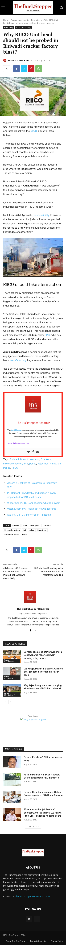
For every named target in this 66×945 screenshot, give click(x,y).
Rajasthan (43, 463)
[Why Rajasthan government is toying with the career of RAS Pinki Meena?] (12, 690)
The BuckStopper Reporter (20, 60)
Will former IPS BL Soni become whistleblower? (34, 502)
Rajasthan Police (11, 534)
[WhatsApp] (38, 68)
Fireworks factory (13, 463)
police (32, 463)
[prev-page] (5, 702)
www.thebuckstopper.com (18, 443)
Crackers (46, 459)
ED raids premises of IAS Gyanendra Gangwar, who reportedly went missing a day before (43, 655)
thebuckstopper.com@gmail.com (33, 896)
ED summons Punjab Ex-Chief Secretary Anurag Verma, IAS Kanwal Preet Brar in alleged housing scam (43, 812)
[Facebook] (16, 68)
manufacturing (18, 360)
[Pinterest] (31, 68)
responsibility (41, 215)
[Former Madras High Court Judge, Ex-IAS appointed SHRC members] (12, 779)
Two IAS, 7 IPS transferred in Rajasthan (29, 514)
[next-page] (10, 702)
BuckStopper (16, 429)
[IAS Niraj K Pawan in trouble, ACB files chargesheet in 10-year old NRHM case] (12, 673)
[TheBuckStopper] (33, 7)
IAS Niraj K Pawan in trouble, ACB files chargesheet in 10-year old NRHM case (43, 671)
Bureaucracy (16, 20)
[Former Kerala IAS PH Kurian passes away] (12, 762)
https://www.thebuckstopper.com (33, 613)
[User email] (37, 452)
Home (6, 20)
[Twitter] (24, 68)
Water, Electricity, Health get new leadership (31, 508)
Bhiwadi (14, 459)
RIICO (33, 130)
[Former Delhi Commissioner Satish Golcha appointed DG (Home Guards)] (12, 797)
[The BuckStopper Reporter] (5, 60)
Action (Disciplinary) (33, 20)
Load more (32, 826)
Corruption (33, 459)
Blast (23, 459)
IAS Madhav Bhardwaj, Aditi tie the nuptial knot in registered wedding (48, 571)
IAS (48, 335)
